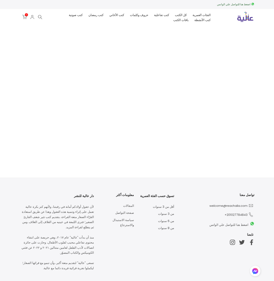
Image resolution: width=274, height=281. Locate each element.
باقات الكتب (181, 20)
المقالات (128, 206)
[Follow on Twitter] (242, 242)
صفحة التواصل (124, 213)
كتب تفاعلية (161, 15)
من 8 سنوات (166, 228)
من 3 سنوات (166, 214)
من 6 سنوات (166, 221)
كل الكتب (181, 15)
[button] (255, 272)
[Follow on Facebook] (251, 242)
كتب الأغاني (116, 15)
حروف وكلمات (139, 15)
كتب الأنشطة (202, 20)
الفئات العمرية (202, 15)
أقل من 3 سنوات (163, 207)
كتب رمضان (96, 15)
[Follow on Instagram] (232, 242)
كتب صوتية (76, 15)
